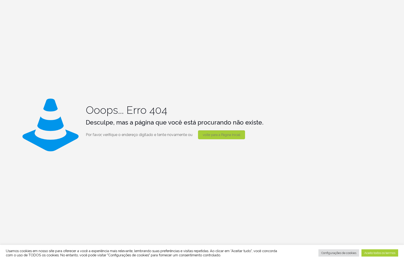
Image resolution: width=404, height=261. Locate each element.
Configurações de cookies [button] (338, 253)
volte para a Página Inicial (221, 135)
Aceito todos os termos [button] (379, 253)
